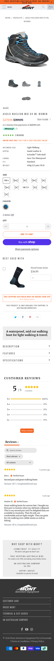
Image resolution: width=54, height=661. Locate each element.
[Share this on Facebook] (23, 317)
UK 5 (25, 180)
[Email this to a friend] (38, 317)
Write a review (27, 431)
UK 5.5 (34, 180)
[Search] (44, 7)
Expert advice (27, 571)
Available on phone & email (27, 573)
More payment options (27, 249)
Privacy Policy (37, 641)
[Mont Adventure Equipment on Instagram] (32, 629)
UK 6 (43, 180)
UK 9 (6, 194)
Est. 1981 (27, 566)
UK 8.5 (44, 187)
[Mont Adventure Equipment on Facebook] (22, 629)
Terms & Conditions (20, 641)
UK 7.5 (26, 187)
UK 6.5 (7, 187)
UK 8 (35, 187)
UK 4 (6, 180)
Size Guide (43, 119)
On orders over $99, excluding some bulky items (27, 559)
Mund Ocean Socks (39, 268)
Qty (5, 220)
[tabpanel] (27, 489)
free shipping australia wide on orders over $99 (27, 2)
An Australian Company (27, 563)
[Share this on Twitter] (16, 317)
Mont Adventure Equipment (23, 638)
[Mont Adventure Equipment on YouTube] (27, 629)
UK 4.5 (16, 180)
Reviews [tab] (11, 442)
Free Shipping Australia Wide (27, 556)
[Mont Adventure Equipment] (27, 7)
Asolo (6, 108)
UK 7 (16, 187)
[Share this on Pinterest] (30, 317)
